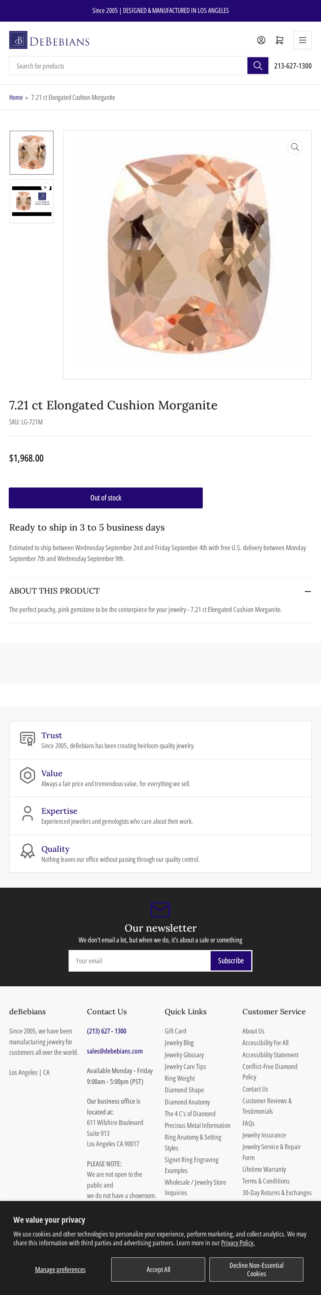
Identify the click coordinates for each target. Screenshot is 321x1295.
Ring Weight (180, 1078)
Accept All (158, 1269)
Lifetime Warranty (264, 1169)
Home (16, 97)
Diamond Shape (184, 1089)
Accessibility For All (265, 1042)
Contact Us (255, 1089)
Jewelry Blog (179, 1042)
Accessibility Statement (270, 1054)
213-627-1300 (293, 66)
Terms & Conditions (266, 1181)
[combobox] (139, 65)
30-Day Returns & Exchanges (277, 1192)
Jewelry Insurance (264, 1135)
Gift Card (175, 1031)
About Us (253, 1031)
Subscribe (231, 960)
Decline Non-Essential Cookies (256, 1269)
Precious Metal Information (198, 1125)
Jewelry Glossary (184, 1054)
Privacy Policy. (238, 1242)
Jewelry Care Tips (185, 1066)
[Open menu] (302, 40)
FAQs (248, 1123)
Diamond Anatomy (187, 1102)
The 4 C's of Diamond (190, 1113)
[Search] (258, 66)
